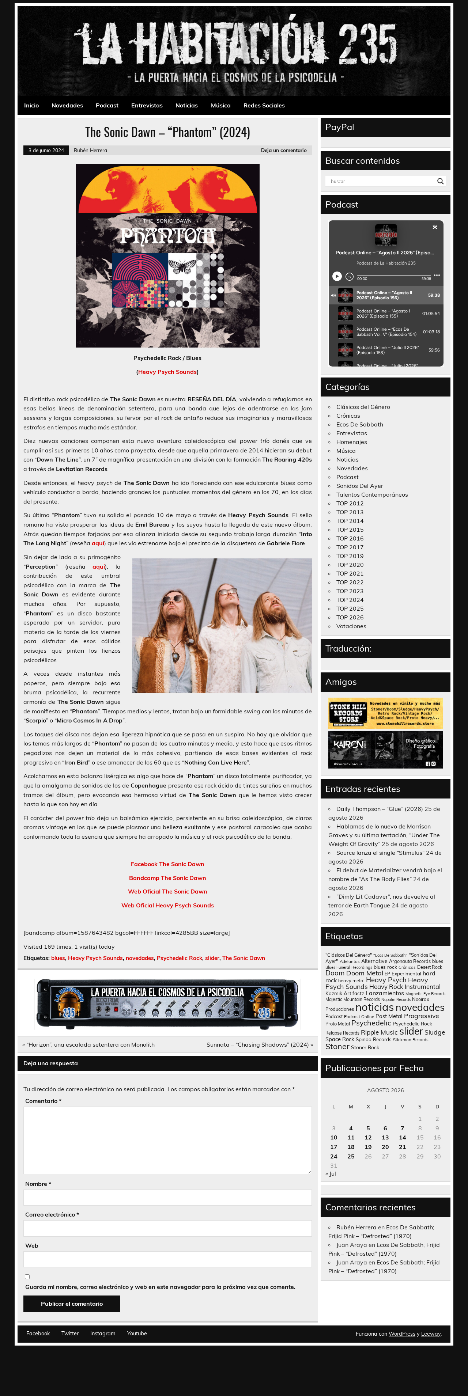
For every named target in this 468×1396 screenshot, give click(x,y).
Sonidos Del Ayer (359, 485)
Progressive (421, 1016)
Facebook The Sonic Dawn (167, 864)
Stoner (337, 1046)
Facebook (38, 1333)
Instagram (103, 1333)
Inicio (31, 105)
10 (333, 1137)
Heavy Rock (386, 986)
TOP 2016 (350, 538)
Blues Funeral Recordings (348, 967)
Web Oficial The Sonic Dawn (167, 891)
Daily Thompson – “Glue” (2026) (379, 808)
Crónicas (348, 415)
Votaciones (351, 626)
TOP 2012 (350, 503)
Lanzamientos (385, 993)
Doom (335, 972)
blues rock (385, 967)
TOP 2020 (350, 564)
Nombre (38, 1184)
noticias (374, 1006)
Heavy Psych (386, 979)
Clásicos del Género (363, 406)
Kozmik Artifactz (344, 993)
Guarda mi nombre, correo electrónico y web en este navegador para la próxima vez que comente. (160, 1287)
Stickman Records (411, 1039)
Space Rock (339, 1039)
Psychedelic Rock (179, 958)
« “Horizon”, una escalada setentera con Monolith (88, 1044)
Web (31, 1245)
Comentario (43, 1101)
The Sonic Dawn (243, 958)
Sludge (434, 1032)
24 (333, 1156)
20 (385, 1146)
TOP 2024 (350, 599)
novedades (140, 958)
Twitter (70, 1333)
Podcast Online (359, 1016)
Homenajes (351, 441)
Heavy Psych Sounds (167, 371)
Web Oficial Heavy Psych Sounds (167, 905)
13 (385, 1137)
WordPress (402, 1334)
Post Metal (389, 1016)
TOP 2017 (350, 547)
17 (333, 1146)
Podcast (107, 105)
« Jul (330, 1173)
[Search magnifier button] (440, 181)
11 (351, 1137)
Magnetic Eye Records (425, 993)
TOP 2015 (350, 529)
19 (368, 1146)
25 (351, 1156)
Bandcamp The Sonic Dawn (167, 877)
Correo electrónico (52, 1214)
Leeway (431, 1334)
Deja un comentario (284, 150)
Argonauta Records (410, 961)
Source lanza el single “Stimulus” (380, 852)
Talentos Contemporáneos (372, 494)
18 (351, 1146)
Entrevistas (147, 105)
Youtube (137, 1333)
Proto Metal (337, 1024)
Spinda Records (374, 1039)
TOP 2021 (350, 573)
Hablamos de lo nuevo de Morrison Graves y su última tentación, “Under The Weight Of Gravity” (384, 835)
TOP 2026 (350, 617)
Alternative (374, 961)
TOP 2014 (350, 520)
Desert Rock (429, 967)
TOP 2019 (350, 555)
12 (368, 1137)
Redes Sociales (264, 105)
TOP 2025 (350, 608)
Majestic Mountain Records (352, 999)
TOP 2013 (350, 512)
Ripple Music (379, 1032)
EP (387, 973)
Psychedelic (371, 1022)
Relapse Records (342, 1033)
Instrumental (423, 986)
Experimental (406, 973)
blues (58, 958)
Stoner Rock (365, 1047)
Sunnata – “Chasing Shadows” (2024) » (260, 1044)
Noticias (187, 105)
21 (402, 1146)
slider (212, 958)
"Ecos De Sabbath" (390, 955)
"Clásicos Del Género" (348, 955)
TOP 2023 (350, 591)
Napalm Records (396, 999)
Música (221, 105)
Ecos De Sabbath (359, 424)
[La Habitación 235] (167, 1027)
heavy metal (351, 980)
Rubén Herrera (90, 150)
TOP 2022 (350, 582)
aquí (98, 543)
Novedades (67, 105)
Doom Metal (364, 973)
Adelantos (350, 961)
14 (402, 1137)
